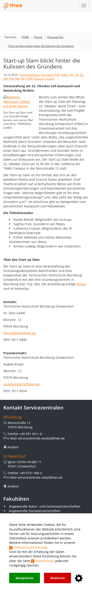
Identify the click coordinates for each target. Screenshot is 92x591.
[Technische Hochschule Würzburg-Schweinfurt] (12, 6)
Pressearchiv (55, 37)
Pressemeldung (30, 75)
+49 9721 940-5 (30, 473)
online (81, 284)
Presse (38, 37)
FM (23, 79)
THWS (25, 37)
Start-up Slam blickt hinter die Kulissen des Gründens (41, 46)
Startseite (10, 37)
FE (76, 75)
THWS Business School (40, 79)
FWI (17, 79)
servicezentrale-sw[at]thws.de (40, 477)
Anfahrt (13, 447)
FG (81, 75)
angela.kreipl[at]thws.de (21, 384)
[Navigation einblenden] (84, 5)
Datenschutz (45, 561)
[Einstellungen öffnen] (79, 578)
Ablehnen (57, 578)
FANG (64, 75)
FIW (5, 79)
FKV (11, 79)
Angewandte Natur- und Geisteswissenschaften (44, 506)
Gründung (47, 75)
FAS (71, 75)
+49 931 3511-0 (30, 434)
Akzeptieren (24, 578)
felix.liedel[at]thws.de (19, 333)
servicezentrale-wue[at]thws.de (41, 438)
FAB (57, 75)
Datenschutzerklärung (30, 547)
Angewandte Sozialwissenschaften (35, 511)
